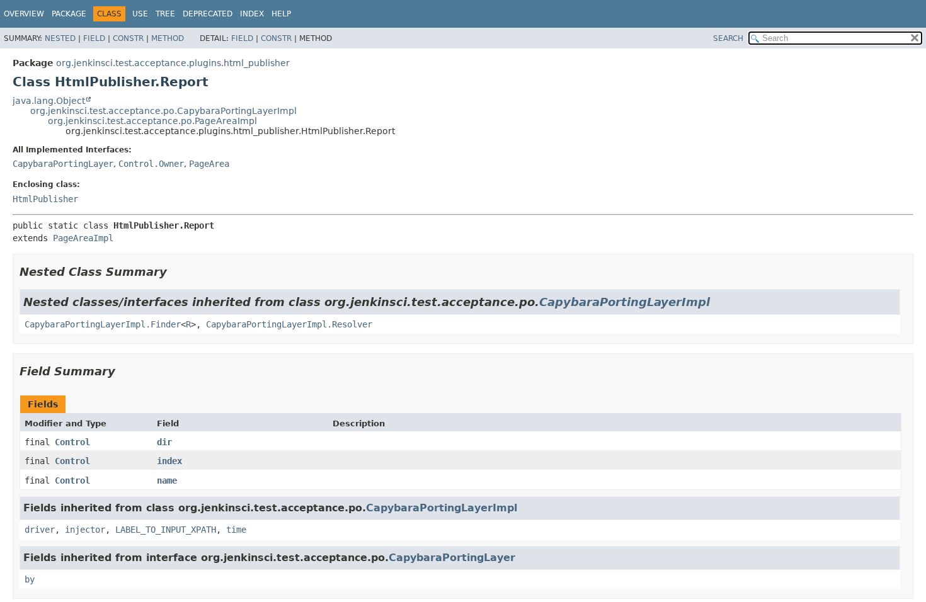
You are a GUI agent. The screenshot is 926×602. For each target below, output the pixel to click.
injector (85, 530)
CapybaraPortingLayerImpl (624, 302)
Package (69, 13)
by (30, 579)
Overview (24, 13)
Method (167, 38)
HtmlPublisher (45, 199)
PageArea (209, 164)
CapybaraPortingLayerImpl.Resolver (289, 324)
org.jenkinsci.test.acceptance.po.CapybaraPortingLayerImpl (163, 111)
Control (72, 442)
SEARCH (728, 38)
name (167, 480)
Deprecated (207, 13)
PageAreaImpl (83, 238)
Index (252, 13)
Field (94, 38)
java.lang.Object (49, 101)
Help (281, 13)
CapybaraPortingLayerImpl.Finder (103, 324)
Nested (60, 38)
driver (40, 530)
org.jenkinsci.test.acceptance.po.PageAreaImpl (152, 121)
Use (140, 13)
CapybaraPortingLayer (63, 164)
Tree (165, 13)
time (236, 530)
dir (164, 442)
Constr (128, 38)
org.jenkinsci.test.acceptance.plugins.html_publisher (173, 63)
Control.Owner (151, 164)
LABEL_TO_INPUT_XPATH (165, 530)
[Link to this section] (176, 271)
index (169, 461)
